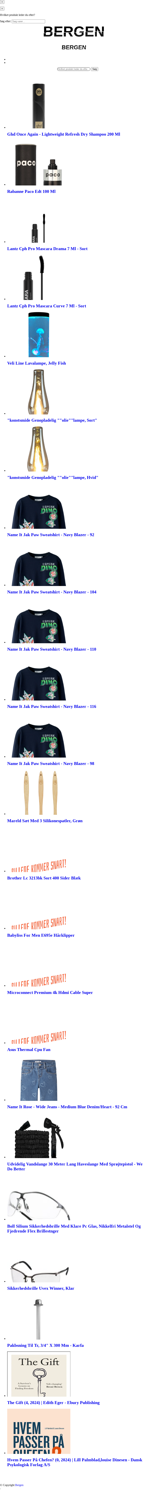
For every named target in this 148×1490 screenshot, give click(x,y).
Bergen (19, 1485)
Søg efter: (5, 21)
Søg (94, 69)
